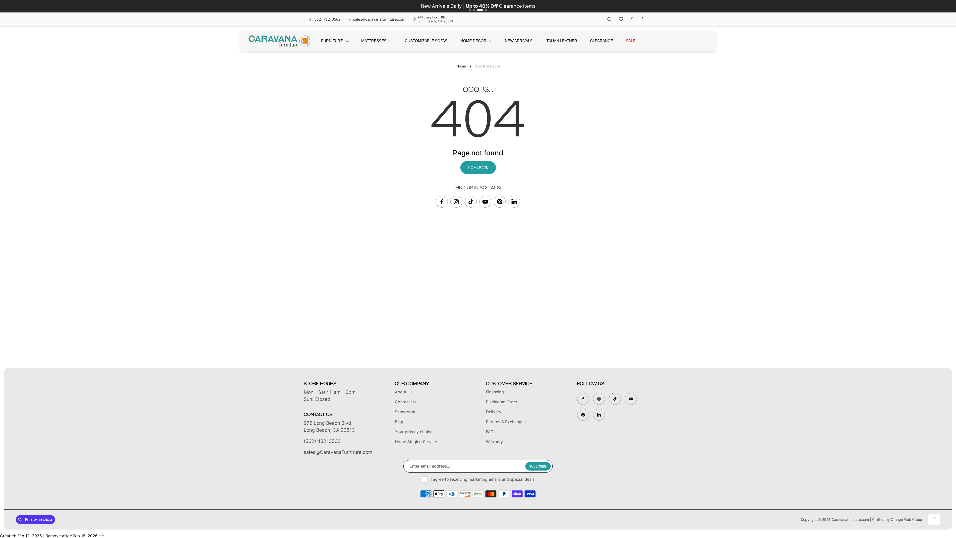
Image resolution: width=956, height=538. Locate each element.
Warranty (494, 441)
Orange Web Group (906, 519)
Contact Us (405, 401)
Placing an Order (501, 401)
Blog (399, 421)
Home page (478, 167)
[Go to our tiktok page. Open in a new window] (471, 202)
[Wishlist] (620, 19)
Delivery (493, 411)
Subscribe (538, 466)
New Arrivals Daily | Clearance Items (478, 6)
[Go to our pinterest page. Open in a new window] (500, 202)
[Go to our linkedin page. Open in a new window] (514, 202)
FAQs (490, 431)
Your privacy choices (414, 431)
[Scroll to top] (934, 520)
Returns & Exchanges (506, 421)
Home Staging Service (416, 441)
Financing (495, 391)
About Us (404, 391)
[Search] (609, 19)
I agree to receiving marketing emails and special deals (483, 479)
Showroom (405, 411)
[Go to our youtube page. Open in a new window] (485, 202)
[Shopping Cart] (643, 19)
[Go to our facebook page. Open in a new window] (442, 202)
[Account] (632, 19)
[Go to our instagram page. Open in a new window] (456, 202)
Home (461, 66)
